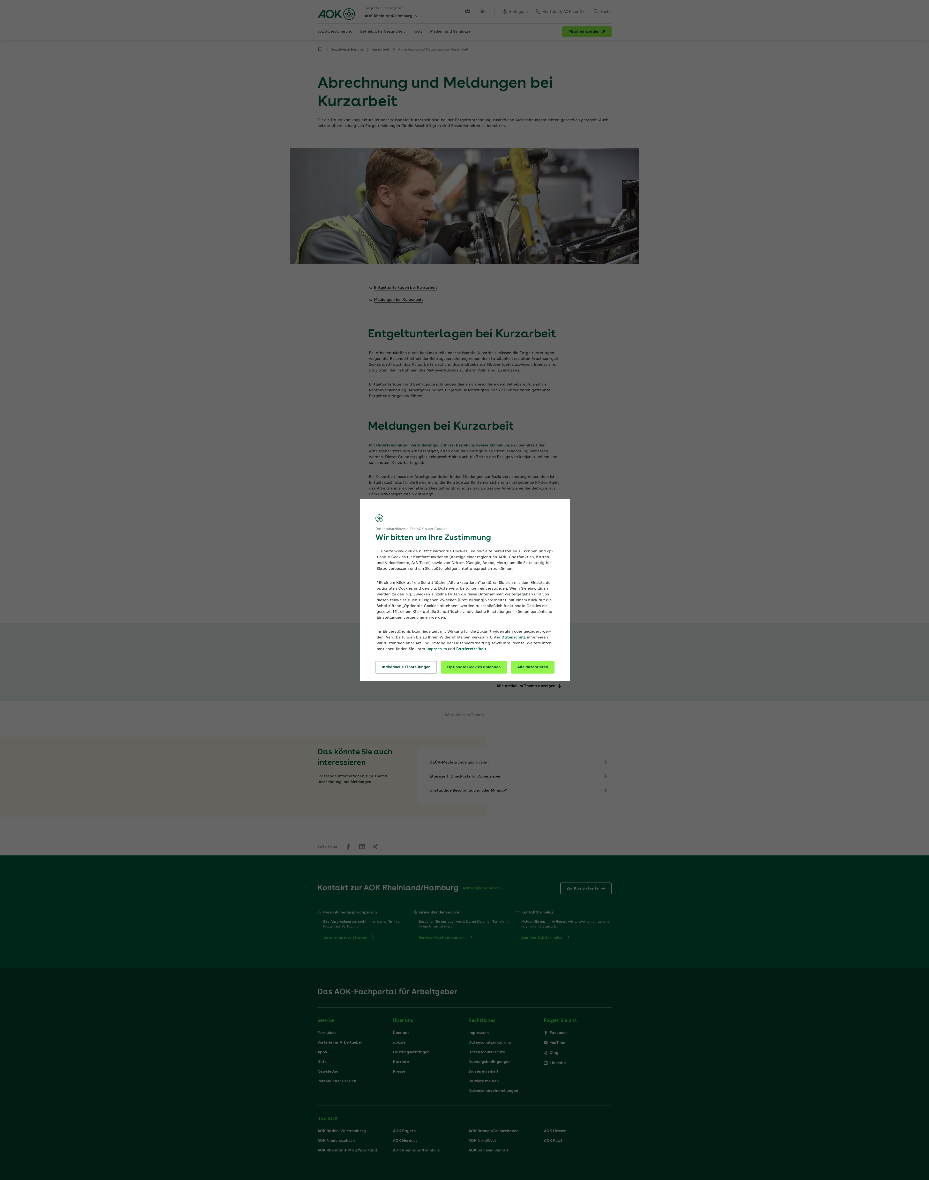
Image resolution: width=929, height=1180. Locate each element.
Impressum (437, 649)
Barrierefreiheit (471, 649)
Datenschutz (514, 637)
